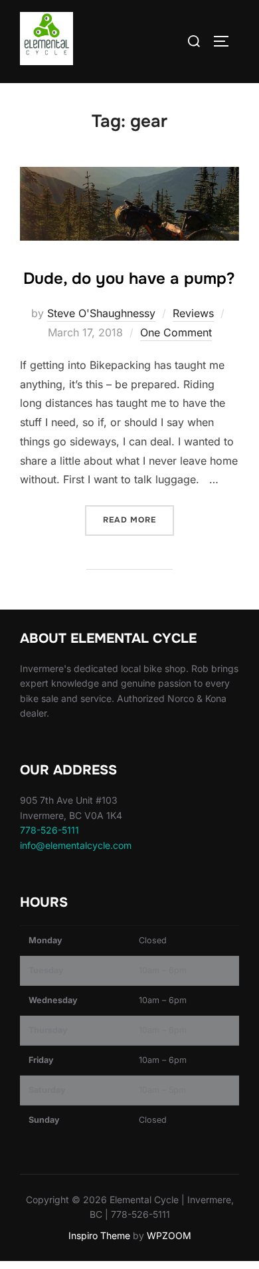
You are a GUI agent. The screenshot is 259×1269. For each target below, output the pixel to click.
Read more (138, 519)
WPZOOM (169, 1235)
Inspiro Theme (99, 1235)
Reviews (193, 313)
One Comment (176, 332)
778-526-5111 (49, 830)
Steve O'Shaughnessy (101, 313)
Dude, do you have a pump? (129, 278)
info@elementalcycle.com (75, 845)
